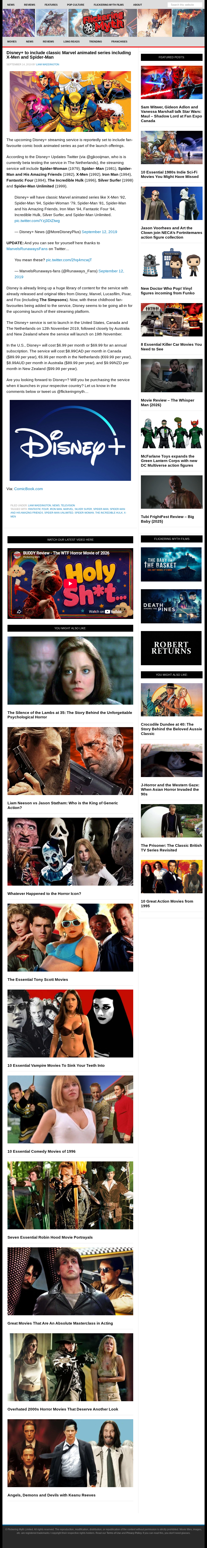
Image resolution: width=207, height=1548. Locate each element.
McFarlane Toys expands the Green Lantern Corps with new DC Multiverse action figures (169, 461)
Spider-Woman (84, 512)
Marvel (68, 509)
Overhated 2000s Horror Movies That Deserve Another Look (62, 1409)
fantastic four (38, 509)
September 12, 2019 (99, 232)
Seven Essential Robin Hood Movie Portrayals (50, 1237)
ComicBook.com (28, 489)
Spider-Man (101, 509)
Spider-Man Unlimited (58, 512)
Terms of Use (114, 1533)
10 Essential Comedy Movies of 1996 (41, 1151)
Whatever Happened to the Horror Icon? (44, 893)
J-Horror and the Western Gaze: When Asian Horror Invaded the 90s (170, 789)
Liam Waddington (39, 505)
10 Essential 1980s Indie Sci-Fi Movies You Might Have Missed (170, 174)
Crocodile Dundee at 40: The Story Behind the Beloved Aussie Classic (171, 729)
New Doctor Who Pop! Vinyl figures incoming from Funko (168, 290)
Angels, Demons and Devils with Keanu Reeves (51, 1495)
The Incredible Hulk (109, 512)
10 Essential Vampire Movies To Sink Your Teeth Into (56, 1065)
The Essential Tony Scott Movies (37, 979)
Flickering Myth (103, 22)
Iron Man (56, 509)
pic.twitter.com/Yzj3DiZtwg (37, 221)
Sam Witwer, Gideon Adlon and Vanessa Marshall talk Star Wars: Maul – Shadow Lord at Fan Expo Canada (171, 114)
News (56, 505)
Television (68, 505)
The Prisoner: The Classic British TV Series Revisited (171, 847)
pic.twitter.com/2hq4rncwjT (69, 260)
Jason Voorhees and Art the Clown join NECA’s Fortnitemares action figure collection (171, 232)
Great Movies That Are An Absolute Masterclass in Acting (60, 1323)
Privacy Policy (134, 1533)
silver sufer (83, 509)
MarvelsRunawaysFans (27, 249)
